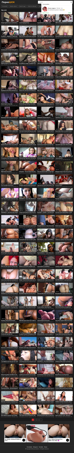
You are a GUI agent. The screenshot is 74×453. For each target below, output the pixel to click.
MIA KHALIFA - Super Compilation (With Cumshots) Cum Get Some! (46, 239)
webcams (45, 349)
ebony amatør (12, 105)
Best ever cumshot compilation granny (10, 401)
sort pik (21, 24)
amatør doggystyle (68, 78)
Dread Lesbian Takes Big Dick (44, 307)
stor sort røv (66, 227)
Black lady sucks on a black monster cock (64, 131)
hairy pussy (62, 37)
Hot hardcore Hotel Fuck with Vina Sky (46, 144)
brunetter (27, 51)
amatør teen (12, 200)
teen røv (57, 51)
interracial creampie (23, 281)
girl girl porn (22, 213)
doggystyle (45, 91)
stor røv (21, 78)
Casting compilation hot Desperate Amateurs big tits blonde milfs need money (64, 266)
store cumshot (29, 200)
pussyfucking (33, 91)
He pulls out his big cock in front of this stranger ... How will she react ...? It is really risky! (28, 347)
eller (45, 37)
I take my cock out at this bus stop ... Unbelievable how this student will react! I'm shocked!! (46, 63)
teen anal (21, 132)
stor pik (48, 37)
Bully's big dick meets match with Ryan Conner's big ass (64, 225)
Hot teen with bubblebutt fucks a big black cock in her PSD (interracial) (64, 49)
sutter (2, 322)
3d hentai (44, 267)
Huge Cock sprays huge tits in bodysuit (28, 144)
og (56, 78)
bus (38, 64)
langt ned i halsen (59, 173)
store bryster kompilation (66, 267)
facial (56, 118)
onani (41, 349)
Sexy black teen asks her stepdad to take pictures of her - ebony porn (28, 117)
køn (2, 281)
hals (12, 267)
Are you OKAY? (58, 185)
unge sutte (41, 227)
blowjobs (31, 78)
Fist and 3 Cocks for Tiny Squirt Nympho (10, 307)
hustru (33, 335)
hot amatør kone (44, 186)
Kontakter (41, 447)
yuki (54, 322)
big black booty (52, 105)
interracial (10, 24)
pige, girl (57, 37)
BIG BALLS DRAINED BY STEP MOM (27, 388)
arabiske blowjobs (49, 78)
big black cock (26, 24)
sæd (22, 186)
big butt (62, 240)
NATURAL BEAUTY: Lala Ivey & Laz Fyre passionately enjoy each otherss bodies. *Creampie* (64, 280)
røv (12, 51)
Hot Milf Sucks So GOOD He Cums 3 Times (46, 388)
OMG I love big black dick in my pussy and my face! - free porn (64, 22)
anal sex (6, 24)
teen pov (57, 146)
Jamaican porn (59, 158)
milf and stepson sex (51, 376)
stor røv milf (69, 389)
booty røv (31, 362)
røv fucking (52, 227)
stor (14, 24)
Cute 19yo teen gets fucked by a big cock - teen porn (10, 198)
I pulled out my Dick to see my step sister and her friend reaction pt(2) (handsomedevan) (28, 374)
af (28, 78)
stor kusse (3, 254)
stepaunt (3, 227)
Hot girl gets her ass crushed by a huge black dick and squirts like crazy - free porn (10, 22)
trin (20, 376)
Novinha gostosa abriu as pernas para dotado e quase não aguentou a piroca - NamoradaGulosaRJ (46, 415)
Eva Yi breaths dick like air (7, 185)
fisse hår (67, 37)
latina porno (22, 51)
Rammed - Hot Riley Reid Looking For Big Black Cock (10, 347)
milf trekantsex (40, 281)
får (2, 51)
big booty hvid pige (16, 132)
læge (38, 186)
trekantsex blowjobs (27, 186)
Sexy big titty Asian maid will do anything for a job (46, 293)
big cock (63, 51)
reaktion (23, 376)
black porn (21, 118)
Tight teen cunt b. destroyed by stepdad (64, 117)
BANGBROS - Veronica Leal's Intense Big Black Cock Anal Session (10, 212)
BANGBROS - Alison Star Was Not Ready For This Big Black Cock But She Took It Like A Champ (28, 198)
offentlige (63, 294)
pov (66, 146)
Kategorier (35, 447)
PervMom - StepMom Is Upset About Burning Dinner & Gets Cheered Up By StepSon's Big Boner (10, 36)
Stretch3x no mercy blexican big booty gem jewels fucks (10, 293)
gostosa (52, 240)
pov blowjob (15, 78)
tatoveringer (45, 24)
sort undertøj (22, 322)
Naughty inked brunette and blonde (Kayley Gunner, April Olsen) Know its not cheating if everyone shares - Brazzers (28, 185)
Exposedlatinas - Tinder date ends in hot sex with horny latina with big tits (46, 252)
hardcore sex (22, 200)
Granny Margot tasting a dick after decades (28, 104)
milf (43, 159)
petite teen (62, 146)
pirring (51, 335)
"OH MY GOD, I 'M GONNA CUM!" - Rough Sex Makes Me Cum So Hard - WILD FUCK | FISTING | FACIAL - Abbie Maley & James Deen (64, 104)
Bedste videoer (13, 6)
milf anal (39, 159)
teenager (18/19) (62, 416)
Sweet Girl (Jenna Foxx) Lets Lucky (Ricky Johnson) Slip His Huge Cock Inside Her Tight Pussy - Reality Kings (64, 239)
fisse (45, 146)
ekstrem (69, 118)
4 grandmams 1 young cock (44, 22)
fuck (72, 173)
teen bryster (61, 335)
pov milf (9, 64)
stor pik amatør (28, 213)
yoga (34, 308)
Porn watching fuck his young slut (27, 401)
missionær (34, 281)
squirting (39, 213)
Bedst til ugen (22, 6)
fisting (65, 105)
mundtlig (3, 159)
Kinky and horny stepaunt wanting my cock (10, 225)
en (60, 51)
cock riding (14, 322)
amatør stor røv (68, 200)
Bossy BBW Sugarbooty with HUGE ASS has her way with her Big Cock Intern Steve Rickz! (64, 90)
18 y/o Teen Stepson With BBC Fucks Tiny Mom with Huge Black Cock (46, 347)
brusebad (43, 118)
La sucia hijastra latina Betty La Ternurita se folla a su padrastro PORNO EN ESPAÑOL (28, 49)
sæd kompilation (9, 159)
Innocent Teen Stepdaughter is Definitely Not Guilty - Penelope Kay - (64, 212)
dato (2, 64)
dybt (15, 389)
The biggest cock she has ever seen (9, 361)
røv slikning (42, 403)
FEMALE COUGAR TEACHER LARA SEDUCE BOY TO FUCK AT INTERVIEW (64, 401)
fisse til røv (33, 376)
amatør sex (61, 322)
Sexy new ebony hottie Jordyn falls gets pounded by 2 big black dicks (46, 171)
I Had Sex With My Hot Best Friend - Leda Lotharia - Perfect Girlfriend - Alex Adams (10, 76)
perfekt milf (40, 335)
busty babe (50, 294)
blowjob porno (15, 227)
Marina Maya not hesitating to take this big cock (28, 252)
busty (56, 64)
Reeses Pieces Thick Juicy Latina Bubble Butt (10, 144)
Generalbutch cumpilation (43, 266)
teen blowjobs (4, 186)
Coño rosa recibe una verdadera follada (10, 280)
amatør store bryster (35, 37)
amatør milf (58, 294)
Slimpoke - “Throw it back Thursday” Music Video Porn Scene (28, 171)
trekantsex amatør (41, 105)
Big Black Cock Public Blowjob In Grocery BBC (10, 90)
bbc (69, 64)
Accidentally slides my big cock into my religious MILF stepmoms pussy (46, 374)
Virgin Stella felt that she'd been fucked (64, 334)
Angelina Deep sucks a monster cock (64, 361)
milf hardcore (4, 37)
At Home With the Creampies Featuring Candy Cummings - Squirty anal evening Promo (46, 158)
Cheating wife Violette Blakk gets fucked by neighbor (10, 49)
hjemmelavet (27, 91)
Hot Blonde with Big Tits (6, 334)
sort (56, 200)
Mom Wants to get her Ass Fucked (9, 415)
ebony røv (68, 376)
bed (20, 159)
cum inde (39, 132)
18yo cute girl (15, 281)
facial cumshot (22, 64)
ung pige (26, 403)
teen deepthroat (5, 389)
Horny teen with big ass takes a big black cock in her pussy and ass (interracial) (28, 239)
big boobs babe (46, 240)
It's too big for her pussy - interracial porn (10, 252)
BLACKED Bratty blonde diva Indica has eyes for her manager (28, 293)
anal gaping (22, 416)
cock (17, 24)
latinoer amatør (61, 200)
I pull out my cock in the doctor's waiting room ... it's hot (46, 185)
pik (44, 64)
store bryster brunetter (50, 362)
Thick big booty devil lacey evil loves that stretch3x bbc (28, 361)
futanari (51, 322)
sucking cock (53, 403)
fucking (23, 254)
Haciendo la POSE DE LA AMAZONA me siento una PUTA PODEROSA (10, 131)
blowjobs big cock (5, 91)
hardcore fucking (67, 132)
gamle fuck (46, 227)
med (25, 240)
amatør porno (33, 51)
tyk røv (20, 362)
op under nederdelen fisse (50, 132)
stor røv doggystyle (52, 51)
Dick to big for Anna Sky (6, 104)
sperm (67, 173)
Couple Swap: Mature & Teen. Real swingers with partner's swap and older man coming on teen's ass (64, 76)
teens (17, 200)
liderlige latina (49, 254)
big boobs (42, 200)
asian (18, 186)
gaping (30, 416)
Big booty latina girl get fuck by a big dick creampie (10, 239)
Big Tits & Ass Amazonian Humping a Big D (28, 36)
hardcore (39, 24)
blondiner (9, 416)
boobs (14, 376)
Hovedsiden (5, 6)
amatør (5, 64)
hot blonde (57, 267)
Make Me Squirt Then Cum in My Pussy (28, 320)
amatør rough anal (35, 132)
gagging (29, 294)
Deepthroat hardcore (42, 198)
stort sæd (21, 146)
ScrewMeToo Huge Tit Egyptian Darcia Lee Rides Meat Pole (28, 63)
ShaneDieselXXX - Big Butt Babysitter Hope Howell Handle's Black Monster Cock (10, 388)
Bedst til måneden (32, 6)
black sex (61, 308)
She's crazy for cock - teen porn (62, 415)
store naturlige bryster (17, 64)
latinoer (3, 132)
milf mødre (44, 389)
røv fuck (15, 118)
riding (2, 78)
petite (56, 322)
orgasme (44, 213)
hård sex (62, 105)
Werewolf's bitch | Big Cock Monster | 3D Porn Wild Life (10, 117)
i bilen (38, 254)
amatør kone (29, 335)
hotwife (57, 349)
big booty (25, 78)
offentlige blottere (54, 186)
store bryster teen (10, 254)
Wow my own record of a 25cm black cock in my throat (10, 266)
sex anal (11, 118)
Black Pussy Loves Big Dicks (62, 374)
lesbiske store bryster (42, 308)
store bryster (51, 24)
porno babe (3, 118)
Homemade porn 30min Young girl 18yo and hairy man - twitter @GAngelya (64, 36)
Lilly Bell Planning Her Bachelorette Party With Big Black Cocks (64, 252)
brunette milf (28, 37)
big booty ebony (4, 294)
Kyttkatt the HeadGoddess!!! (43, 117)
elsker (68, 349)
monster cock (40, 37)
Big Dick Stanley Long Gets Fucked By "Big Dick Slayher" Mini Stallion (46, 401)
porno (56, 159)
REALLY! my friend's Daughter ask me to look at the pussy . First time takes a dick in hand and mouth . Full (28, 266)
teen (43, 132)
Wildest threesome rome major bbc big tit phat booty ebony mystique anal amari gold (46, 104)
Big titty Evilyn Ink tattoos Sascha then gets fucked (46, 49)
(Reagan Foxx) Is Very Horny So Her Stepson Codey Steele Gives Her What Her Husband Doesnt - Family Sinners (64, 171)
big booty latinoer (5, 240)
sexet (27, 254)
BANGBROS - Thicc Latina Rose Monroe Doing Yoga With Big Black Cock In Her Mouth (28, 307)
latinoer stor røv (22, 308)
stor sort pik (58, 24)
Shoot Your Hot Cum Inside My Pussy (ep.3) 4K (28, 90)
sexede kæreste (41, 173)
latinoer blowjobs (5, 308)
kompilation (4, 403)
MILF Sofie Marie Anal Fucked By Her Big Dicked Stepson (46, 90)
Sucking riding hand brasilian (8, 320)
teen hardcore (40, 146)
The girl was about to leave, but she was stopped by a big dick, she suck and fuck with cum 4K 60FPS (28, 212)
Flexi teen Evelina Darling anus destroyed (28, 131)
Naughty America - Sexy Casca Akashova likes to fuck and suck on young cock (46, 225)
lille (66, 118)
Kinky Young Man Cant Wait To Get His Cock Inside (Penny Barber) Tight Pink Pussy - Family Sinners (10, 374)
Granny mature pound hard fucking (63, 388)
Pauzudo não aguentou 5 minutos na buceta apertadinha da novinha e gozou (64, 198)
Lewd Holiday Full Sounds (43, 320)
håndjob (16, 37)
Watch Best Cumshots (6, 171)
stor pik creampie (50, 159)
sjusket (48, 118)
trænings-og (29, 308)
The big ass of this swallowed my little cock (28, 76)
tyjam (32, 254)
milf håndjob (11, 37)
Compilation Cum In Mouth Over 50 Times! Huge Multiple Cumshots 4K (10, 158)
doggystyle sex (58, 91)
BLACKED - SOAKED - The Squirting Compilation (46, 212)
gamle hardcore (48, 281)
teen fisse (23, 159)
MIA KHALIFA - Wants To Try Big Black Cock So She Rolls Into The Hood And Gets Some (64, 63)
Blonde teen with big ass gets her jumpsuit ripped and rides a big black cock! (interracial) (28, 225)
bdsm (54, 200)
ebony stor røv (8, 146)
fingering (31, 159)
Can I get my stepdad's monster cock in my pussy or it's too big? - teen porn (46, 36)
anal (25, 132)
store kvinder (28, 105)
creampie (13, 403)
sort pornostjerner (7, 267)
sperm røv (21, 173)
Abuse (45, 447)
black (36, 200)
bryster (36, 105)
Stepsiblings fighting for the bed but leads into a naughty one (28, 158)
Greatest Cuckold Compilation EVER (27, 334)
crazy (2, 24)
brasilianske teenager (50, 416)
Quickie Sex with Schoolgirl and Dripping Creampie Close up (46, 131)
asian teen (49, 146)
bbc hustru (16, 51)
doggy (70, 403)
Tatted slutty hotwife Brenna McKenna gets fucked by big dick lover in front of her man (64, 347)
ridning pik (57, 281)
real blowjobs (24, 267)
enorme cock (35, 24)
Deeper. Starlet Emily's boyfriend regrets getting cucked (28, 280)
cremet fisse (65, 186)
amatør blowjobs (8, 78)
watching (21, 403)
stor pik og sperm (69, 51)
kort (38, 403)
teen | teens (4, 200)
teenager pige (60, 78)
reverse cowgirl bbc (50, 213)
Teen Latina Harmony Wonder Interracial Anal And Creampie (28, 415)
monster (59, 362)
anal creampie (50, 267)
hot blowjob (43, 254)
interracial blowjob (12, 186)
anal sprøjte (4, 213)
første (59, 118)
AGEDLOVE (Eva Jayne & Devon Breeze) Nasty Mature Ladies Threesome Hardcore (46, 280)
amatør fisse (65, 91)
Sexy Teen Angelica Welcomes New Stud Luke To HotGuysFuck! (64, 320)
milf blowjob (40, 91)
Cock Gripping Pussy (24, 22)
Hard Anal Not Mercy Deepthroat (63, 307)
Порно (5, 2)
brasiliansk (21, 37)
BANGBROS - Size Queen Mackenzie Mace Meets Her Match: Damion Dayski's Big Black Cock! (46, 361)
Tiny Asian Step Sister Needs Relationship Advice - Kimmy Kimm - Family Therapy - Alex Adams (64, 144)
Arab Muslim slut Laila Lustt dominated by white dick (46, 76)
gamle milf (49, 389)
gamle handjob (26, 389)
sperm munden (48, 64)
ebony (25, 118)
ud (70, 173)
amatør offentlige (14, 91)
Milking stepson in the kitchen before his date (10, 63)
